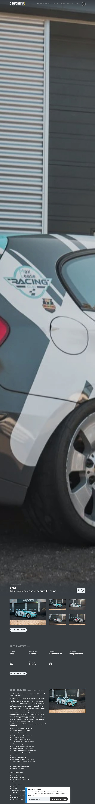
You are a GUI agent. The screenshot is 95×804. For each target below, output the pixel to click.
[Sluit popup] (68, 789)
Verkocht (70, 4)
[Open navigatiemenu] (83, 4)
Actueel (62, 4)
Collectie (40, 4)
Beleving (48, 4)
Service (55, 4)
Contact (77, 4)
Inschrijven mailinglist (59, 799)
